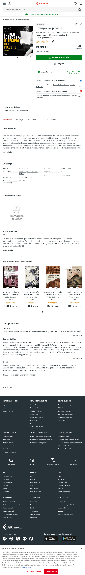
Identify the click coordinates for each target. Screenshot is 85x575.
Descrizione (7, 119)
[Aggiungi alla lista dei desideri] (76, 24)
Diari (31, 505)
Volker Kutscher (43, 32)
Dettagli (19, 119)
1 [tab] (17, 57)
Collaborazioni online (65, 417)
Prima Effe (61, 420)
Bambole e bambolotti (10, 514)
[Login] (10, 3)
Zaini (32, 508)
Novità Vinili (34, 489)
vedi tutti (63, 35)
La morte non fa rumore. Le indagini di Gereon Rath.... (32, 293)
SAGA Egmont (42, 38)
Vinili (31, 485)
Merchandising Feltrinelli (66, 505)
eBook (5, 489)
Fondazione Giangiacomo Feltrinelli (70, 443)
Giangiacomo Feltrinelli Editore (68, 440)
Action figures (7, 517)
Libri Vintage (7, 485)
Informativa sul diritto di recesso (41, 440)
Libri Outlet (6, 479)
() (49, 42)
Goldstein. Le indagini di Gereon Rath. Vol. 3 (53, 293)
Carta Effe (33, 405)
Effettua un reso (8, 443)
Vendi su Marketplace (65, 414)
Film (59, 476)
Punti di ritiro (34, 420)
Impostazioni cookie (34, 571)
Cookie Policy (26, 567)
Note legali (7, 387)
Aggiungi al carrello (60, 57)
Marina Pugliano (64, 32)
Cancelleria (34, 511)
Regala (60, 63)
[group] (42, 14)
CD (31, 476)
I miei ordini (6, 440)
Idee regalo (62, 502)
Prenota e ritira (35, 408)
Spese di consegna (9, 452)
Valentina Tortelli (43, 35)
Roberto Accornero (26, 177)
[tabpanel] (18, 41)
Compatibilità (32, 119)
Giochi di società (8, 511)
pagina (68, 352)
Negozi (5, 405)
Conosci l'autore (49, 119)
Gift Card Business (64, 411)
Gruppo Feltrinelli (63, 437)
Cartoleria (33, 502)
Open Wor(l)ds (35, 514)
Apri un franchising (64, 405)
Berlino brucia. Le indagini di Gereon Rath (74, 293)
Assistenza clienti (8, 446)
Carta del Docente (59, 80)
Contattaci (6, 449)
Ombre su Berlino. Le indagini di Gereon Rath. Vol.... (10, 293)
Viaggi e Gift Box (63, 508)
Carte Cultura (35, 414)
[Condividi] (81, 24)
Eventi (5, 408)
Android (45, 345)
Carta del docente (36, 417)
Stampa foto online (36, 426)
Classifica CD (35, 482)
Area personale (8, 437)
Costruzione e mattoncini (11, 505)
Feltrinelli (46, 51)
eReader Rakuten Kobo (65, 514)
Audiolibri (6, 492)
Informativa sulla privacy (38, 443)
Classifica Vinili (35, 492)
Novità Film (61, 479)
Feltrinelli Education (64, 446)
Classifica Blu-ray (64, 485)
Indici (32, 423)
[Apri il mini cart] (81, 4)
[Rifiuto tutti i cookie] (81, 548)
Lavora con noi (8, 411)
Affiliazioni (61, 408)
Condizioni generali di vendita (40, 437)
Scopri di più (8, 250)
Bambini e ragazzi (64, 492)
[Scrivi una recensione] (53, 41)
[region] (42, 560)
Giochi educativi (8, 508)
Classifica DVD (63, 482)
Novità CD (33, 479)
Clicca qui (7, 375)
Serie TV (60, 489)
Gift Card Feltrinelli (36, 411)
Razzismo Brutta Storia (65, 449)
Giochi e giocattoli (9, 502)
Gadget (60, 511)
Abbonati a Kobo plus (43, 96)
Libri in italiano (7, 476)
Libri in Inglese (7, 482)
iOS (38, 345)
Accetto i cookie (51, 571)
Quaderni (33, 517)
